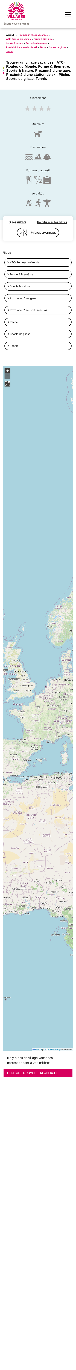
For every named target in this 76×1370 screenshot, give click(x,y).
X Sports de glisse (18, 334)
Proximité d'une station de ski (21, 47)
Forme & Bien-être (43, 39)
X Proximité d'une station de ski (27, 310)
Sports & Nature (14, 43)
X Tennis (12, 345)
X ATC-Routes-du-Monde (23, 262)
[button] (7, 370)
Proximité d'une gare (36, 43)
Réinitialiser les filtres (52, 222)
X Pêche (12, 322)
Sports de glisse (57, 47)
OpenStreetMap (53, 1049)
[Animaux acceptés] (38, 135)
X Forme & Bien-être (20, 274)
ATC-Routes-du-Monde (18, 39)
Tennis (9, 51)
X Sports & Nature (18, 286)
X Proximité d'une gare (21, 298)
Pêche (43, 47)
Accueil (10, 35)
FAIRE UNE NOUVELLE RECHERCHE (32, 1073)
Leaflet (38, 1049)
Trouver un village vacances (33, 35)
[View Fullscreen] (7, 383)
